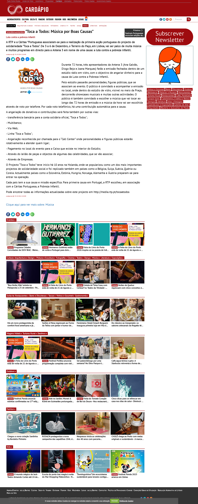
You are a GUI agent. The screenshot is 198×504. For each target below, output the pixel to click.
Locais (83, 490)
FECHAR (115, 501)
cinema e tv (64, 25)
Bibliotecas (152, 92)
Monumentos (184, 92)
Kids (64, 19)
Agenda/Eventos (13, 19)
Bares (168, 89)
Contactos (103, 490)
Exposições (117, 257)
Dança (87, 257)
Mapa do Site (11, 493)
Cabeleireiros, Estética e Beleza (176, 98)
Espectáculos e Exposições (159, 104)
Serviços (151, 101)
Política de (126, 501)
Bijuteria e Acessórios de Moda (175, 107)
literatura (93, 25)
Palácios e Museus (167, 92)
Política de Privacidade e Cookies (120, 490)
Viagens (48, 490)
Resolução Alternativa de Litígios (170, 490)
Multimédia (76, 490)
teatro (72, 25)
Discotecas (177, 89)
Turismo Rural (29, 333)
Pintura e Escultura (45, 257)
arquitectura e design (25, 25)
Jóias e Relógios (175, 101)
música (85, 25)
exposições (103, 25)
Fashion (58, 19)
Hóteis (17, 333)
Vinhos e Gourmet (64, 295)
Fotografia (60, 257)
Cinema (70, 257)
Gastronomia (81, 295)
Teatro (79, 257)
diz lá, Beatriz (25, 490)
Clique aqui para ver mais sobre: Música (30, 204)
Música (95, 257)
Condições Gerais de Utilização (145, 490)
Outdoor (49, 19)
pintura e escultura (42, 25)
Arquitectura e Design (24, 257)
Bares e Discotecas (37, 295)
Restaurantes (21, 295)
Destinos (42, 333)
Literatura (105, 257)
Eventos (10, 219)
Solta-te (41, 490)
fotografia (54, 25)
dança (79, 25)
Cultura (34, 490)
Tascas (51, 295)
